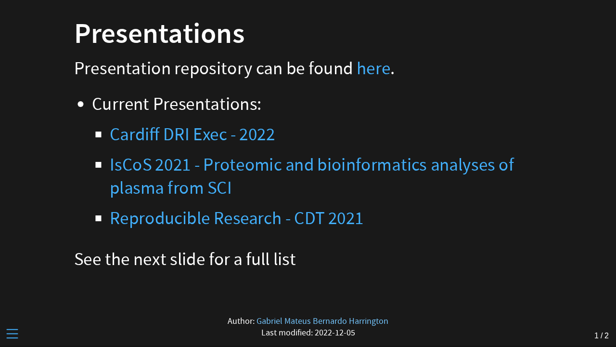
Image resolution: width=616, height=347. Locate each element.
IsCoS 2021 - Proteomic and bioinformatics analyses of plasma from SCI (312, 176)
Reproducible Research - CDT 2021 (237, 218)
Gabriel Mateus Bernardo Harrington (322, 321)
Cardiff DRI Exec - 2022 (192, 134)
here (373, 68)
